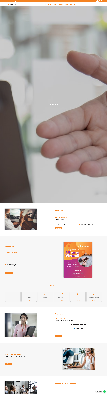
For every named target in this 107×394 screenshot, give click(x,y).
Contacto (66, 4)
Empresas (49, 4)
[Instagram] (99, 1)
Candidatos (61, 4)
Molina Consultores (73, 4)
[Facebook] (97, 1)
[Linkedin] (101, 1)
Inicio (45, 4)
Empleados (55, 4)
